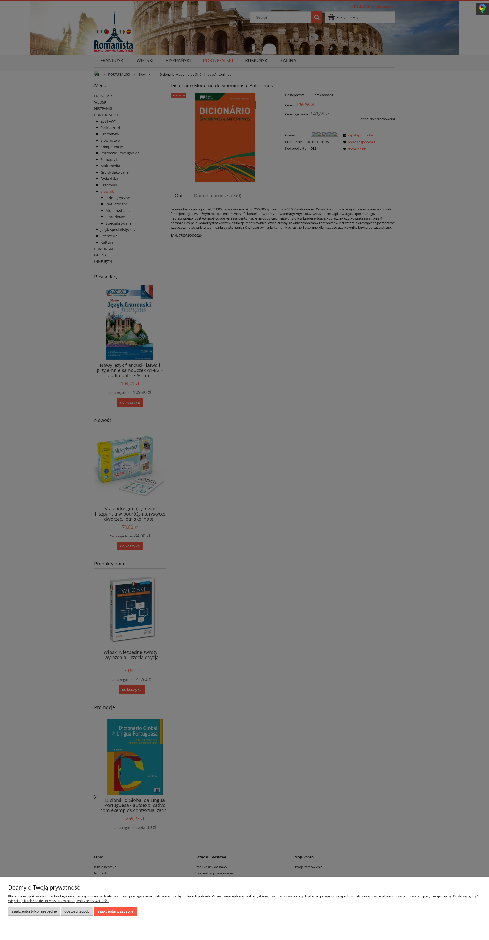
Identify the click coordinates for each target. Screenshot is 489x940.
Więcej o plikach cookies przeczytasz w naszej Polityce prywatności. (58, 900)
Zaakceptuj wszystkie (115, 911)
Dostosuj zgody (77, 911)
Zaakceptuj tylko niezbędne (34, 911)
